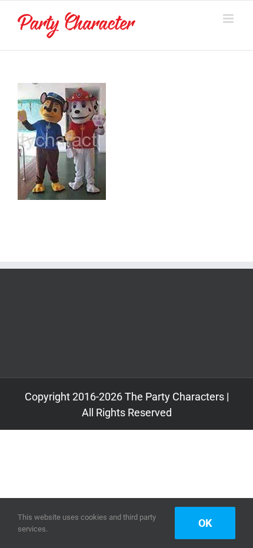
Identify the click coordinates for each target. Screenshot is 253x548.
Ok (205, 523)
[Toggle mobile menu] (229, 18)
